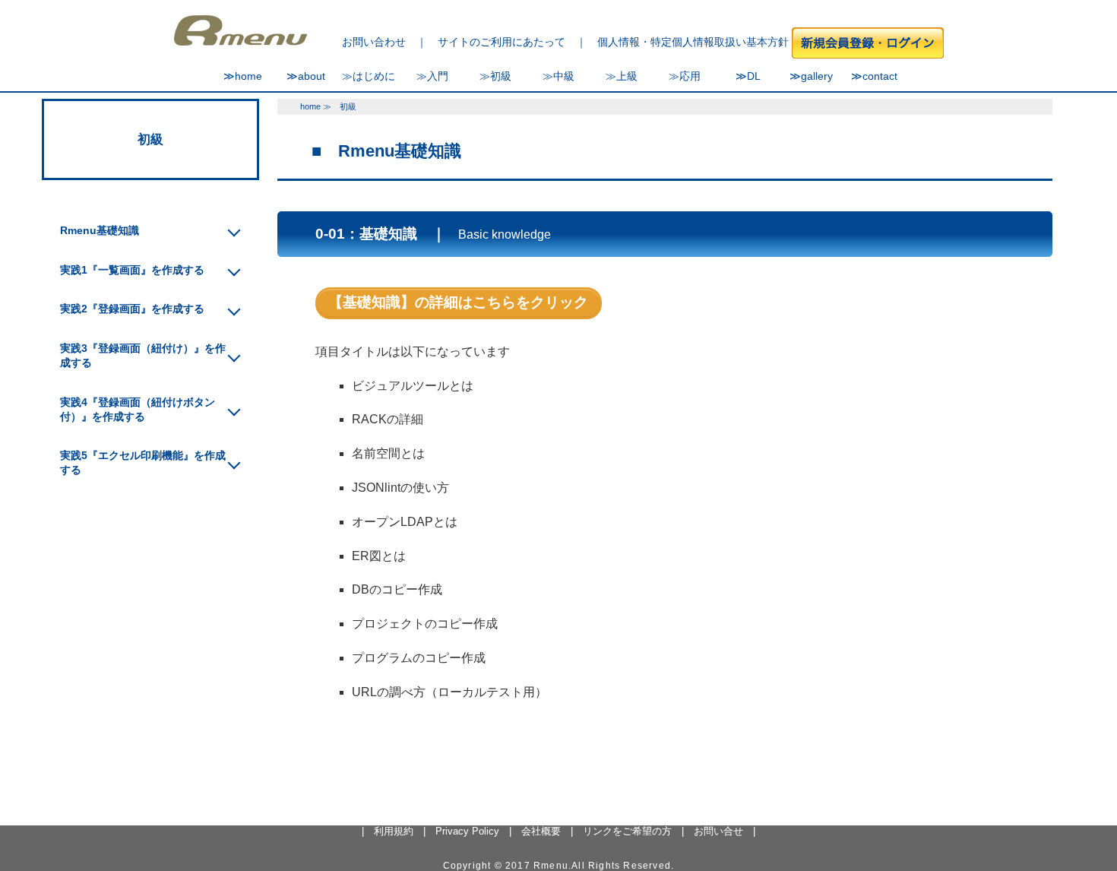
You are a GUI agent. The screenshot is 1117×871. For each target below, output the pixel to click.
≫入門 (432, 76)
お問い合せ (718, 831)
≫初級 (495, 76)
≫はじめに (368, 76)
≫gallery (811, 76)
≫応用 (685, 76)
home (310, 106)
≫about (305, 76)
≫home (242, 76)
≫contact (874, 76)
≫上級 (622, 76)
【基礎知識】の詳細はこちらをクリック (458, 302)
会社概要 (541, 831)
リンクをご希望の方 (627, 831)
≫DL (748, 76)
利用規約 (393, 831)
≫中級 (558, 76)
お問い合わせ (374, 42)
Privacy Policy (467, 831)
